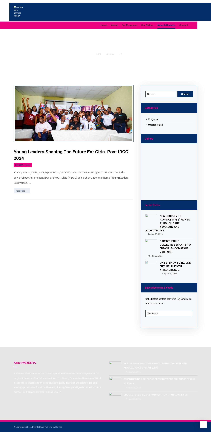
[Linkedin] (28, 25)
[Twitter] (22, 25)
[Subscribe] (189, 313)
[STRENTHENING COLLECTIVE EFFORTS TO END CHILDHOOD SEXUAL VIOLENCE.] (151, 245)
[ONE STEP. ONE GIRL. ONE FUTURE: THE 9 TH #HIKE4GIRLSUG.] (151, 266)
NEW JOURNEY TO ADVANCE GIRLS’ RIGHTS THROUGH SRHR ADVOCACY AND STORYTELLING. (167, 223)
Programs (153, 119)
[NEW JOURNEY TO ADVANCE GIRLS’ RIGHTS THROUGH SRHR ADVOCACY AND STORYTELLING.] (151, 220)
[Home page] (90, 54)
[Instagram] (34, 25)
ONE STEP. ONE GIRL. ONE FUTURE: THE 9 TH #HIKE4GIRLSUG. (175, 266)
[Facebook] (16, 25)
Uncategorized (155, 124)
